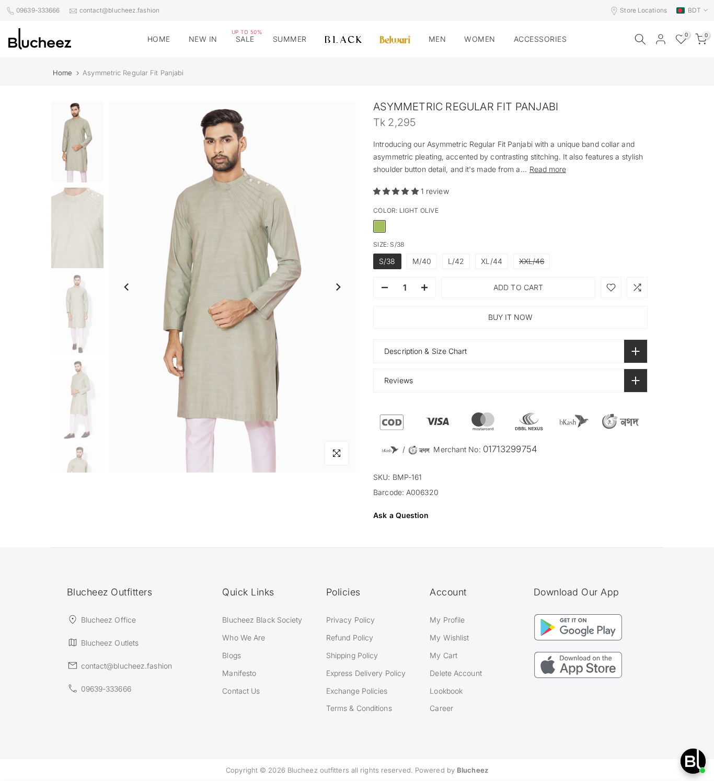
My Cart (443, 655)
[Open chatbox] (693, 761)
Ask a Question (401, 515)
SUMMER (290, 39)
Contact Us (241, 690)
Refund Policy (349, 637)
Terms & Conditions (359, 708)
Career (441, 708)
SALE (247, 38)
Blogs (231, 655)
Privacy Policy (350, 619)
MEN (437, 39)
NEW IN (203, 39)
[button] (397, 191)
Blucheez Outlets (110, 642)
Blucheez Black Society (262, 619)
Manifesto (239, 673)
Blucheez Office (108, 619)
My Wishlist (449, 637)
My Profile (447, 619)
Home (62, 73)
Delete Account (455, 673)
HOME (158, 39)
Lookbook (446, 690)
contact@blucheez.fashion (119, 10)
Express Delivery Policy (366, 673)
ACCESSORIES (540, 39)
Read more (547, 169)
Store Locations (643, 10)
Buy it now (510, 317)
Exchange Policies (357, 690)
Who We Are (243, 637)
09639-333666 (38, 10)
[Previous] (127, 287)
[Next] (337, 287)
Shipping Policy (352, 655)
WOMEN (480, 39)
